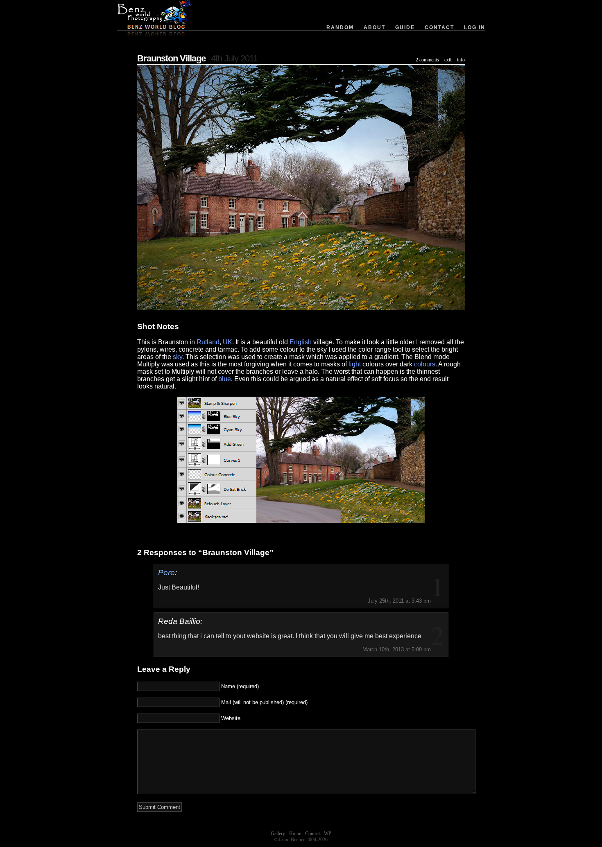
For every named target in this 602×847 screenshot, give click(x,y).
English (301, 342)
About (374, 27)
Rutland (208, 342)
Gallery (278, 833)
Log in (474, 27)
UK (227, 342)
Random (340, 27)
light (355, 364)
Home (295, 833)
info (461, 60)
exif (448, 60)
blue (224, 378)
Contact (439, 27)
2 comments (427, 60)
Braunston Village (171, 58)
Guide (405, 27)
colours (424, 364)
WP (327, 833)
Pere (166, 572)
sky (177, 356)
